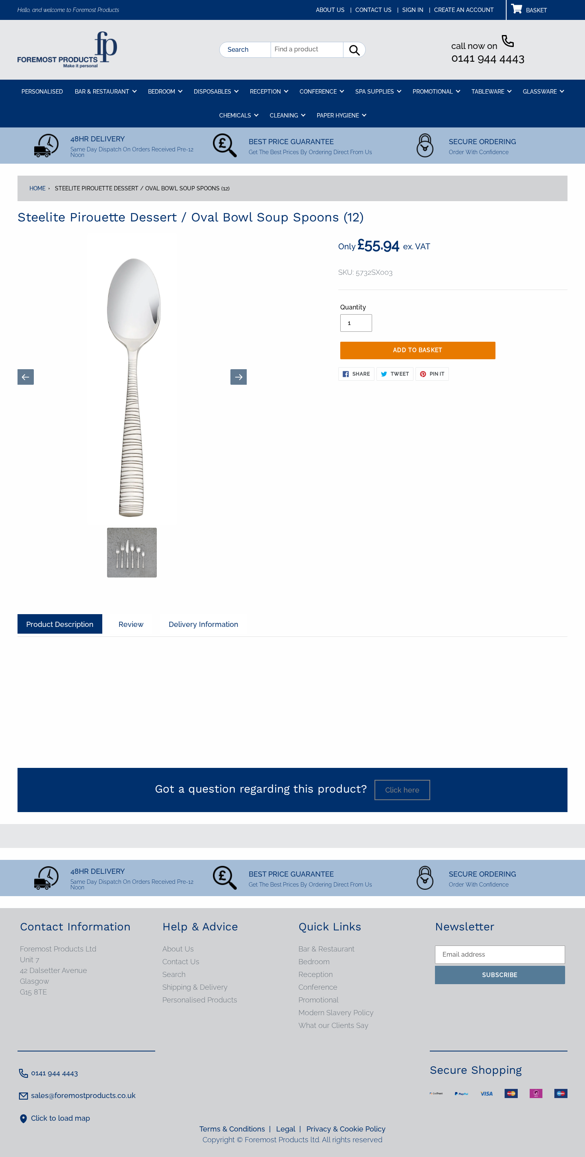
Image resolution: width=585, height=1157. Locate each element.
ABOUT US (333, 10)
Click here (402, 790)
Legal (288, 1129)
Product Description (60, 624)
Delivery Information (203, 624)
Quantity (353, 307)
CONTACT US (376, 10)
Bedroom (314, 961)
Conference (317, 987)
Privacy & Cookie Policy (346, 1129)
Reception (315, 974)
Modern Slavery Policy (336, 1012)
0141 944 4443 (488, 58)
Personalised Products (199, 1000)
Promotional (318, 1000)
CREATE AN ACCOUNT (464, 10)
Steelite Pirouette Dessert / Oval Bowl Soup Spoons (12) (142, 188)
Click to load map (60, 1118)
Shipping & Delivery (195, 987)
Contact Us (180, 961)
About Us (178, 949)
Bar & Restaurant (326, 949)
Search (238, 49)
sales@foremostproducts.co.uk (83, 1095)
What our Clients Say (333, 1025)
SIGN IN (416, 10)
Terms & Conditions (235, 1129)
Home (37, 188)
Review (131, 624)
